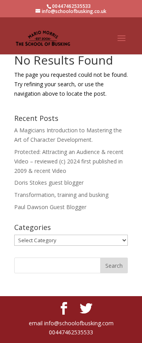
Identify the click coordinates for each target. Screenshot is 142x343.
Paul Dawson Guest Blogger (50, 207)
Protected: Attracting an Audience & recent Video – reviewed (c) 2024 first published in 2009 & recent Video (68, 161)
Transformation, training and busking (61, 194)
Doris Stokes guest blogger (49, 182)
